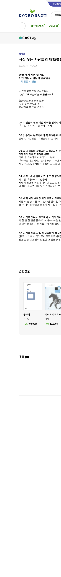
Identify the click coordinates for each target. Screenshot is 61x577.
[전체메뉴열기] (22, 25)
